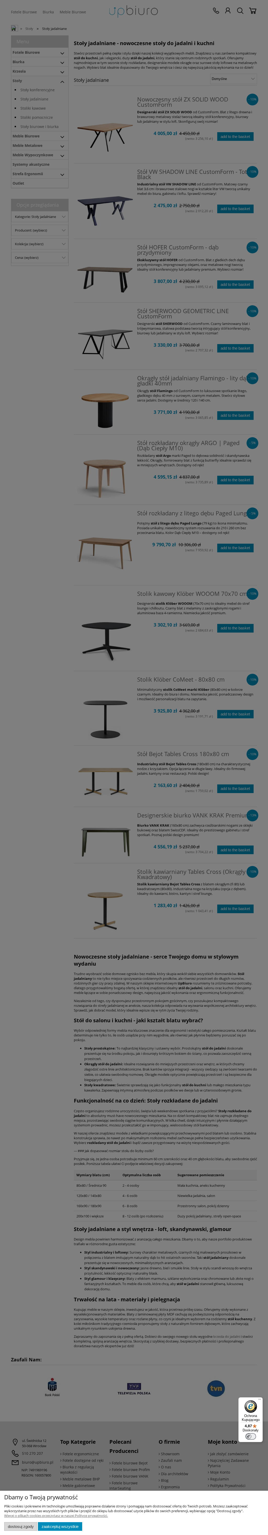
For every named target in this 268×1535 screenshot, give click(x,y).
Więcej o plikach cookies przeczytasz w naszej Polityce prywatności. (56, 1515)
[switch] (250, 1436)
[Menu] (259, 1400)
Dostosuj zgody (21, 1526)
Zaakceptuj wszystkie (60, 1526)
